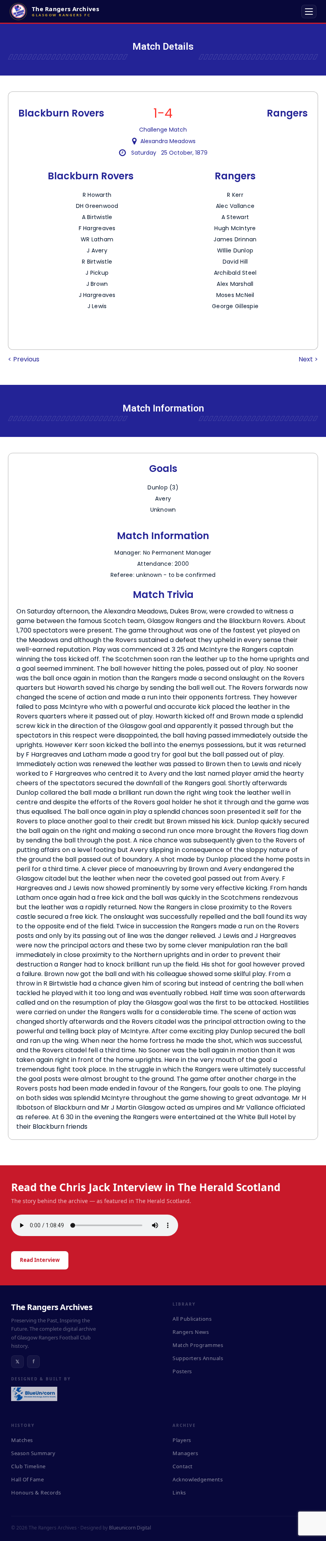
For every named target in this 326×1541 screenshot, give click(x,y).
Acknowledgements (198, 1479)
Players (182, 1440)
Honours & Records (36, 1492)
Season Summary (33, 1453)
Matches (22, 1440)
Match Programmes (198, 1345)
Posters (182, 1371)
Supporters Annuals (198, 1358)
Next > (308, 359)
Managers (185, 1453)
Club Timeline (28, 1466)
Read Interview (40, 1259)
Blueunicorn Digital (130, 1527)
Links (179, 1492)
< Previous (23, 359)
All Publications (192, 1318)
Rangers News (191, 1331)
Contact (183, 1466)
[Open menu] (308, 11)
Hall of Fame (27, 1479)
